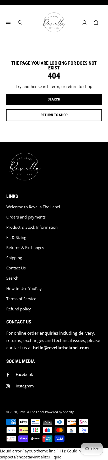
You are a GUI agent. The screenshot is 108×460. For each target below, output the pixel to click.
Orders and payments (26, 217)
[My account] (84, 22)
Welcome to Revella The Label (33, 207)
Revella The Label (31, 412)
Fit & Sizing (16, 237)
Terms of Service (21, 299)
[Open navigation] (12, 22)
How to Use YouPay (24, 288)
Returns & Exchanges (25, 247)
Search (12, 278)
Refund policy (18, 309)
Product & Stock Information (32, 227)
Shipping (14, 258)
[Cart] (96, 22)
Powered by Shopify (59, 412)
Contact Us (16, 268)
